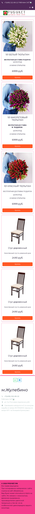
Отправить (7, 475)
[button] (17, 77)
